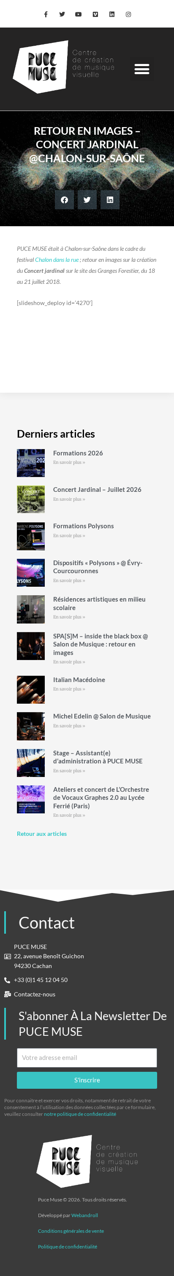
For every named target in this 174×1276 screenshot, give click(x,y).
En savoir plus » (69, 462)
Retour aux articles (42, 833)
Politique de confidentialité (67, 1246)
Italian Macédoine (79, 679)
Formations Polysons (83, 526)
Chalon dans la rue (57, 259)
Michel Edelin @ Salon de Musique (102, 716)
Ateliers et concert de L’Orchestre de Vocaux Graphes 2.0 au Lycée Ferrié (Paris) (101, 797)
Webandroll (84, 1215)
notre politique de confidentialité (80, 1114)
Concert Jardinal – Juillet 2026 (97, 489)
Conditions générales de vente (71, 1231)
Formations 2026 (78, 453)
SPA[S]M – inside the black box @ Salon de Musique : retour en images (100, 644)
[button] (142, 69)
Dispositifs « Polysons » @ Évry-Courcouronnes (97, 567)
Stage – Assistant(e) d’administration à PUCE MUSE (98, 757)
